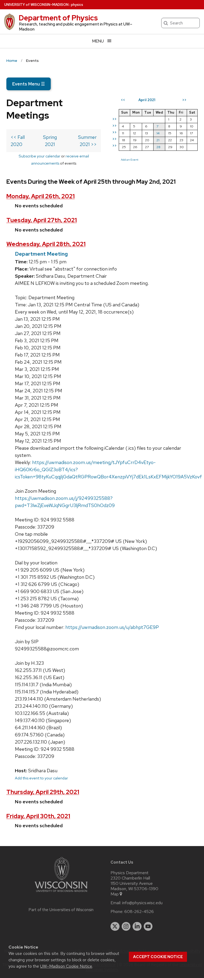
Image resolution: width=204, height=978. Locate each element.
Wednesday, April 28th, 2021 (46, 244)
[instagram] (126, 926)
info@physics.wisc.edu (142, 903)
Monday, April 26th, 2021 (40, 196)
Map (114, 894)
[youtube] (148, 926)
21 (158, 140)
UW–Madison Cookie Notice (66, 966)
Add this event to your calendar (41, 777)
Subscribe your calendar (39, 155)
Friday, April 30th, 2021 (38, 816)
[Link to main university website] (61, 893)
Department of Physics (58, 18)
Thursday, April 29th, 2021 (42, 792)
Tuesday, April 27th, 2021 (41, 220)
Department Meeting (41, 253)
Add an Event (129, 159)
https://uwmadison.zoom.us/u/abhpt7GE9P (112, 627)
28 (158, 147)
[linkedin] (137, 926)
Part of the (61, 909)
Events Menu (28, 84)
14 (158, 133)
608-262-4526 (139, 911)
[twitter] (115, 926)
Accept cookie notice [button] (158, 956)
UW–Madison (36, 4)
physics (77, 4)
